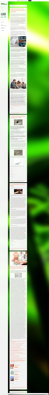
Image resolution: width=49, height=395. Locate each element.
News (12, 180)
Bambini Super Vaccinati (17, 377)
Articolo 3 (11, 171)
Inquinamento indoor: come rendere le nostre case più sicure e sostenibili (18, 10)
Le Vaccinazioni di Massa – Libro (18, 371)
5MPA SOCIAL (2, 10)
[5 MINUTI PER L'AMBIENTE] (4, 4)
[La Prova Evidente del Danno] (12, 364)
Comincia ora (30, 0)
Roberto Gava (16, 370)
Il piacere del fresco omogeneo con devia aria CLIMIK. (17, 116)
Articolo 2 (11, 170)
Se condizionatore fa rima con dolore (17, 185)
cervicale (19, 180)
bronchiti (17, 180)
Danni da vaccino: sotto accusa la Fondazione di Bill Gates (18, 267)
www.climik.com (13, 174)
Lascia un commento (12, 249)
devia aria (22, 180)
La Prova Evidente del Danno (17, 365)
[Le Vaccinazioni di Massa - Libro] (12, 370)
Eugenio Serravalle (16, 376)
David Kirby (16, 364)
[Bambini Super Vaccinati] (12, 376)
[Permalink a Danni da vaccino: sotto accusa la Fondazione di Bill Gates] (18, 265)
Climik (20, 180)
